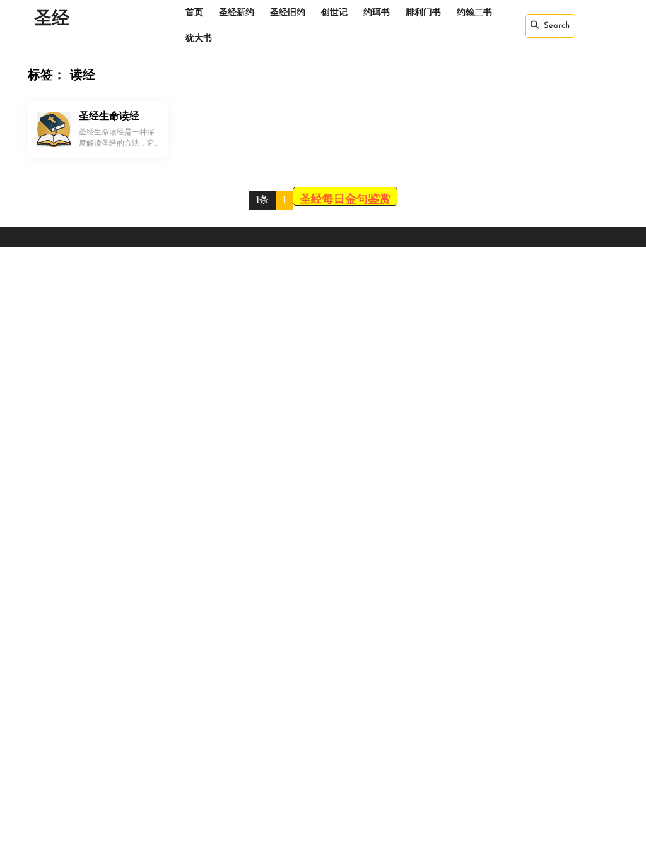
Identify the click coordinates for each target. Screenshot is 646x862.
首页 (194, 13)
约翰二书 (474, 13)
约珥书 (376, 13)
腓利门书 (423, 13)
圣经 (51, 19)
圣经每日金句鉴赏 (345, 200)
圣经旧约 (287, 13)
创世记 (334, 13)
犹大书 (198, 39)
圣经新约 (236, 13)
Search (557, 25)
